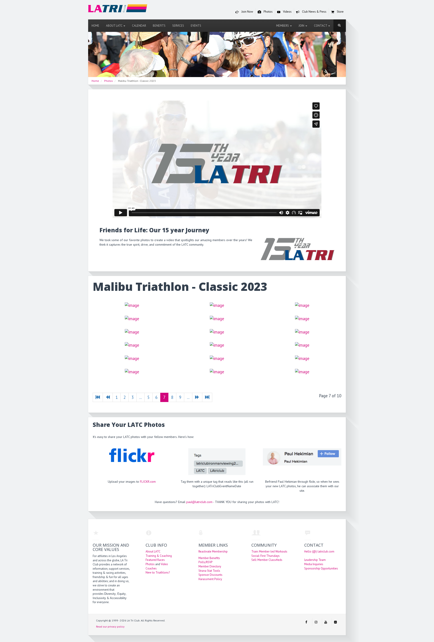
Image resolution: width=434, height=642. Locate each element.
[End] (207, 397)
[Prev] (108, 397)
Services (178, 26)
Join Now (247, 12)
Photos (268, 12)
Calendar (139, 26)
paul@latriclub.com (199, 502)
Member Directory (209, 566)
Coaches (151, 568)
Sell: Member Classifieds (266, 560)
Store (340, 12)
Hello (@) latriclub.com (319, 551)
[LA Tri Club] (117, 9)
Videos (287, 12)
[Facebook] (306, 622)
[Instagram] (316, 622)
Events (196, 26)
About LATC (114, 26)
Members (283, 26)
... (140, 397)
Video (164, 564)
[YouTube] (325, 622)
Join (302, 26)
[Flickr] (335, 622)
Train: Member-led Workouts (269, 551)
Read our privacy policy (110, 626)
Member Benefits (209, 558)
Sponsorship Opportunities (321, 568)
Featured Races (155, 560)
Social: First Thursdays (265, 556)
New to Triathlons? (158, 572)
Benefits (159, 26)
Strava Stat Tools (209, 571)
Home (95, 26)
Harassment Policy (210, 579)
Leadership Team (315, 560)
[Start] (98, 397)
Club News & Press (313, 12)
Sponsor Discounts (210, 575)
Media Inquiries (313, 564)
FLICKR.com (148, 482)
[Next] (197, 397)
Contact (321, 26)
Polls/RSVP (205, 562)
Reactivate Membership (213, 551)
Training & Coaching (159, 556)
